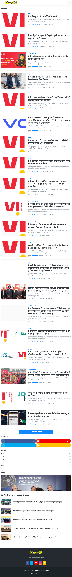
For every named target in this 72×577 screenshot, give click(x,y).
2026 (36, 454)
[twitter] (31, 563)
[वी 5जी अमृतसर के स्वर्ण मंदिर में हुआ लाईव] (13, 19)
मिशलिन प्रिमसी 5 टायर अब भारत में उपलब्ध (15, 495)
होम (32, 573)
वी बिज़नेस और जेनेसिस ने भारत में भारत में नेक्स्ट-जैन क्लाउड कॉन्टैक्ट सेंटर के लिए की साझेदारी (47, 225)
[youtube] (36, 563)
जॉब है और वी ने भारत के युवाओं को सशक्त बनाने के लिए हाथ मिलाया (48, 394)
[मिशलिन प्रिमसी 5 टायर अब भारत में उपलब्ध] (36, 483)
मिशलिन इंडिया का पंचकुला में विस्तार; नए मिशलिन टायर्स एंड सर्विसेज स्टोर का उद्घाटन (33, 511)
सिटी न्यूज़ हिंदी (37, 570)
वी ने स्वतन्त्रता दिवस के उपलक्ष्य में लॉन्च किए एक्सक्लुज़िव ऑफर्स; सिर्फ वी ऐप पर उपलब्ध (48, 414)
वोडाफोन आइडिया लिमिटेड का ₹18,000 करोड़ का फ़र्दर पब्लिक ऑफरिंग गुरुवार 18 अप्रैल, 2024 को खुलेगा (48, 289)
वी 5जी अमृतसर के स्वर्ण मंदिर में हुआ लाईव (43, 16)
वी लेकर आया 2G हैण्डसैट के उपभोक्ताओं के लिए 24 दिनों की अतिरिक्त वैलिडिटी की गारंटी (49, 98)
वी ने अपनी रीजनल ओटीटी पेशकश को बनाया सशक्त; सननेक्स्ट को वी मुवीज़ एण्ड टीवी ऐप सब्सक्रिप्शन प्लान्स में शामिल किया (48, 184)
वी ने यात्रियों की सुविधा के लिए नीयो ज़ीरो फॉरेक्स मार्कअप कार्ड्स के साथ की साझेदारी (48, 37)
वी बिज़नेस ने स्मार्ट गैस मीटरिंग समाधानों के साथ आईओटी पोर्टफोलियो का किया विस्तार (48, 78)
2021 (36, 468)
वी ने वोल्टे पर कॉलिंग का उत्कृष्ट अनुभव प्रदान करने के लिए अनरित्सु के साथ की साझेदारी (49, 332)
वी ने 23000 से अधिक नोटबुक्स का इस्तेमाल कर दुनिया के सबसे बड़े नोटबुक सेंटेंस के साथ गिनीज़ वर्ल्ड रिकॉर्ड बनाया (49, 373)
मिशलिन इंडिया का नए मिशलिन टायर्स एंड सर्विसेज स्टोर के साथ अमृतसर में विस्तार (32, 519)
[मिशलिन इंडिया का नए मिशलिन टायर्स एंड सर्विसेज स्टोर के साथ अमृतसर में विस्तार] (6, 519)
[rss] (44, 563)
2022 (36, 465)
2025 (36, 456)
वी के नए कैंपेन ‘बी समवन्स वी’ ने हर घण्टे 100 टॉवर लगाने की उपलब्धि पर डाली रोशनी (49, 162)
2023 (36, 462)
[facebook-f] (27, 563)
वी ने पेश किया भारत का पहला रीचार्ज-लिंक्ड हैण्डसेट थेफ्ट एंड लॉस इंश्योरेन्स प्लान (48, 57)
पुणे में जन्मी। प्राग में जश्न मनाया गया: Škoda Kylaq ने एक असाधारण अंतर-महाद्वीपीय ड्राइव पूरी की (37, 502)
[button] (2, 2)
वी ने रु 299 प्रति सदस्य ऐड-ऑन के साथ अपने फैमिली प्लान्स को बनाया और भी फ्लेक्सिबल (48, 141)
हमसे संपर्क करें (37, 573)
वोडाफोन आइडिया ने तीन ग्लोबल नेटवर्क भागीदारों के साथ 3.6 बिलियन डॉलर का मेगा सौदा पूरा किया (48, 246)
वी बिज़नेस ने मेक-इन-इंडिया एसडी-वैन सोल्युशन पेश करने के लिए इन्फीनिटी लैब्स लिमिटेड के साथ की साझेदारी (49, 205)
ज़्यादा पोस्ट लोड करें (36, 432)
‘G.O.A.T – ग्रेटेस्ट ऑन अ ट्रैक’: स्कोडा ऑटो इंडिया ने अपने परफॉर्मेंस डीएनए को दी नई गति (35, 528)
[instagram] (40, 563)
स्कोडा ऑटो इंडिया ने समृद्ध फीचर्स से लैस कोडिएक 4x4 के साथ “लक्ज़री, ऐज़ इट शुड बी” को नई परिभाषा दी (38, 537)
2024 (36, 459)
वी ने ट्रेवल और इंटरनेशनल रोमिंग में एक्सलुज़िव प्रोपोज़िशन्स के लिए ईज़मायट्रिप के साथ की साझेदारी (47, 353)
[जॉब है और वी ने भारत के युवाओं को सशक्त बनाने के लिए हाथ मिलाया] (13, 397)
